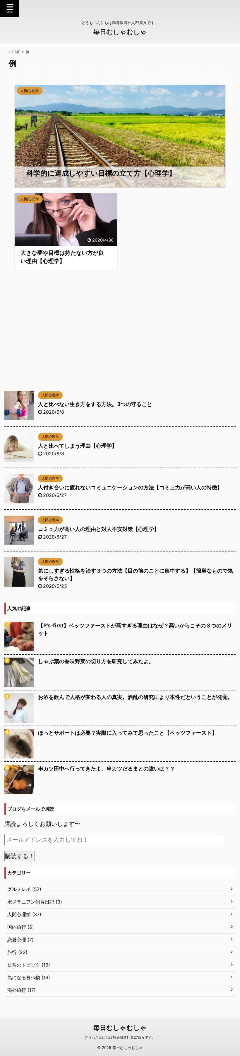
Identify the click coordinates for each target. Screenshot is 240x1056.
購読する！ (19, 856)
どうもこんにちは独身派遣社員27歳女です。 (120, 1037)
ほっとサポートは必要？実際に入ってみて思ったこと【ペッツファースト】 (127, 733)
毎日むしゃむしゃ (120, 32)
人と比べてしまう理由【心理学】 (77, 446)
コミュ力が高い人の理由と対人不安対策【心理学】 (98, 529)
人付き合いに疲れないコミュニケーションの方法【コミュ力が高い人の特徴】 (130, 487)
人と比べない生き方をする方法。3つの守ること (95, 404)
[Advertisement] (120, 344)
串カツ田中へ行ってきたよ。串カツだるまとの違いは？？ (106, 768)
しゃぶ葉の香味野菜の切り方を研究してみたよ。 (96, 661)
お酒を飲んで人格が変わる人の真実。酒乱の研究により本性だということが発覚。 (135, 697)
